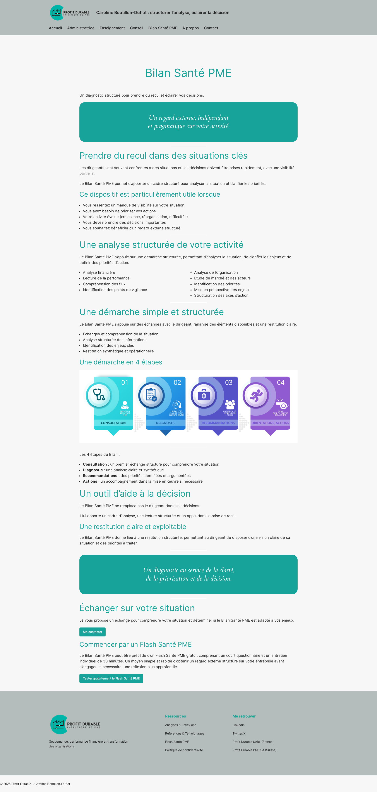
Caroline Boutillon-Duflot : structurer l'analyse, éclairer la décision (163, 12)
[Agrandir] (292, 376)
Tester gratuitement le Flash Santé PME (111, 678)
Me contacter (92, 632)
